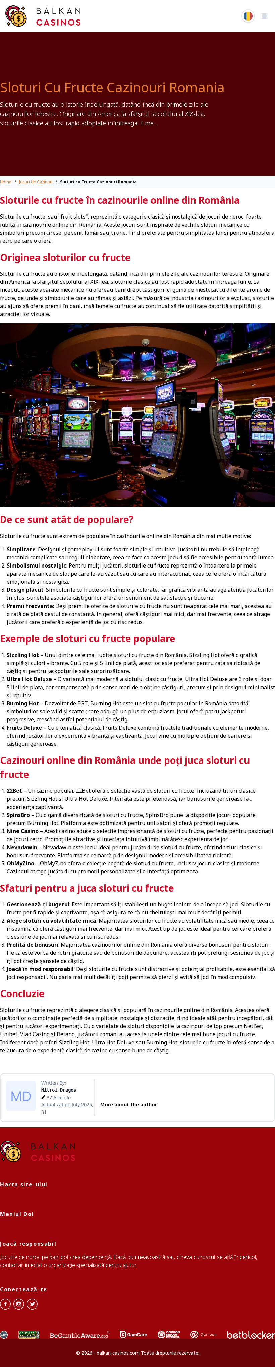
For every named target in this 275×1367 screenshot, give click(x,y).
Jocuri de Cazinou (35, 182)
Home (5, 182)
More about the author (128, 1104)
